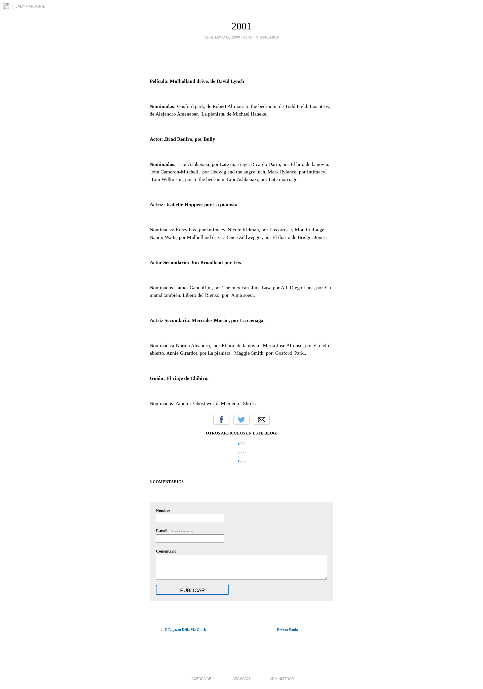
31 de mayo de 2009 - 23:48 (228, 37)
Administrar (282, 679)
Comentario (166, 551)
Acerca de (201, 679)
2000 (241, 452)
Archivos (241, 679)
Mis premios (267, 37)
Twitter (241, 420)
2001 (241, 26)
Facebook (221, 420)
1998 (241, 444)
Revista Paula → (289, 630)
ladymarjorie (30, 6)
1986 (241, 461)
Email (262, 420)
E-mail (174, 531)
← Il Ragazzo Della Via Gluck (183, 630)
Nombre (163, 510)
